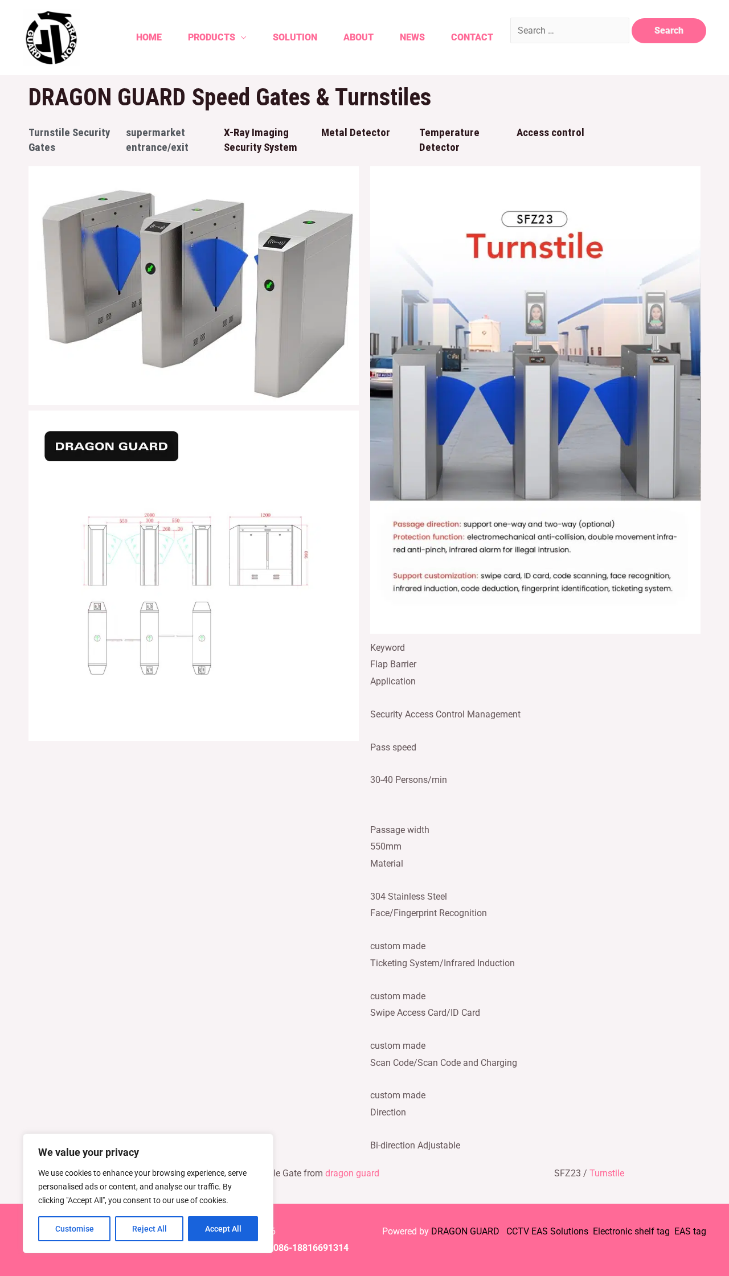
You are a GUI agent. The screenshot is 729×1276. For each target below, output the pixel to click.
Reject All (149, 1228)
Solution (295, 37)
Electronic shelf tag (631, 1231)
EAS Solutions (561, 1231)
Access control (550, 132)
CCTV (517, 1231)
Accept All (223, 1228)
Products (211, 37)
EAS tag (689, 1231)
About (358, 37)
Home (149, 37)
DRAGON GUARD (466, 1231)
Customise (74, 1228)
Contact (472, 37)
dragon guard (352, 1173)
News (412, 37)
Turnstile (606, 1173)
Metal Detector (355, 132)
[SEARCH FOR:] (571, 30)
